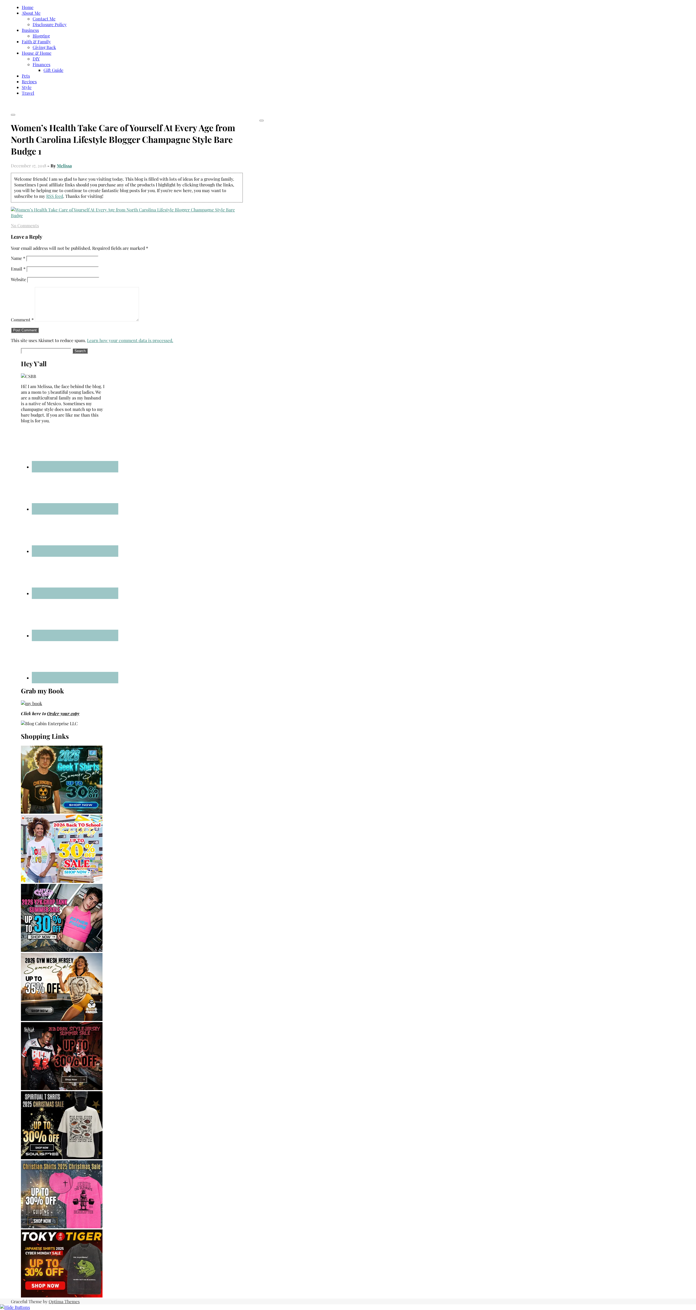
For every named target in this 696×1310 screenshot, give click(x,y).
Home (27, 7)
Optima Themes (64, 1301)
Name (18, 258)
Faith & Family (36, 41)
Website (18, 279)
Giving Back (44, 47)
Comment (22, 319)
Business (30, 30)
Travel (28, 93)
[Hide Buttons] (15, 1307)
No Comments (25, 225)
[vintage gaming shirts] (61, 1088)
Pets (26, 76)
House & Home (36, 53)
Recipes (29, 81)
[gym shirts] (61, 1019)
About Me (31, 13)
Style (27, 87)
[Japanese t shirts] (61, 1296)
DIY (36, 58)
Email (18, 269)
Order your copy (63, 713)
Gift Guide (53, 70)
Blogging (41, 36)
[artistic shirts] (61, 1157)
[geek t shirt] (61, 812)
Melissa (64, 165)
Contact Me (44, 18)
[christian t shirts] (61, 1226)
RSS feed (54, 196)
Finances (41, 64)
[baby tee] (61, 950)
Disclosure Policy (50, 24)
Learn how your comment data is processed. (130, 340)
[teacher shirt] (61, 881)
